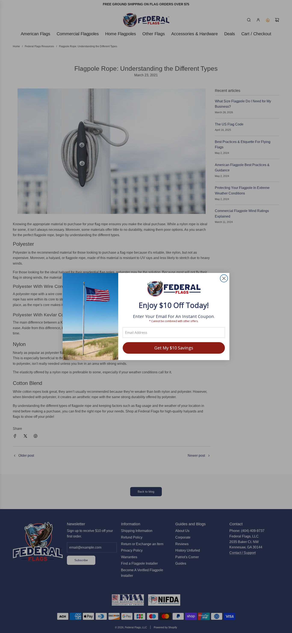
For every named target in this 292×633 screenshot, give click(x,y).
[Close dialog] (224, 278)
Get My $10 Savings (173, 348)
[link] (174, 289)
